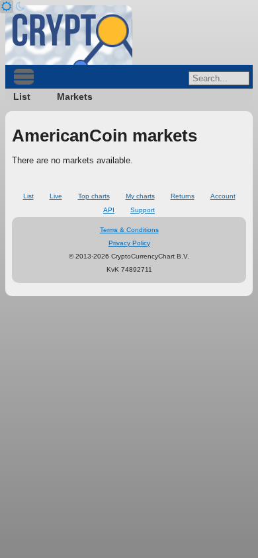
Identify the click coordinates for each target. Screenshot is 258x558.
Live (56, 196)
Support (142, 210)
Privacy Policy (129, 243)
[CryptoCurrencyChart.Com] (68, 35)
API (108, 210)
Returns (182, 196)
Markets (75, 96)
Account (223, 196)
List (21, 96)
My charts (140, 196)
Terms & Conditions (129, 229)
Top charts (94, 196)
